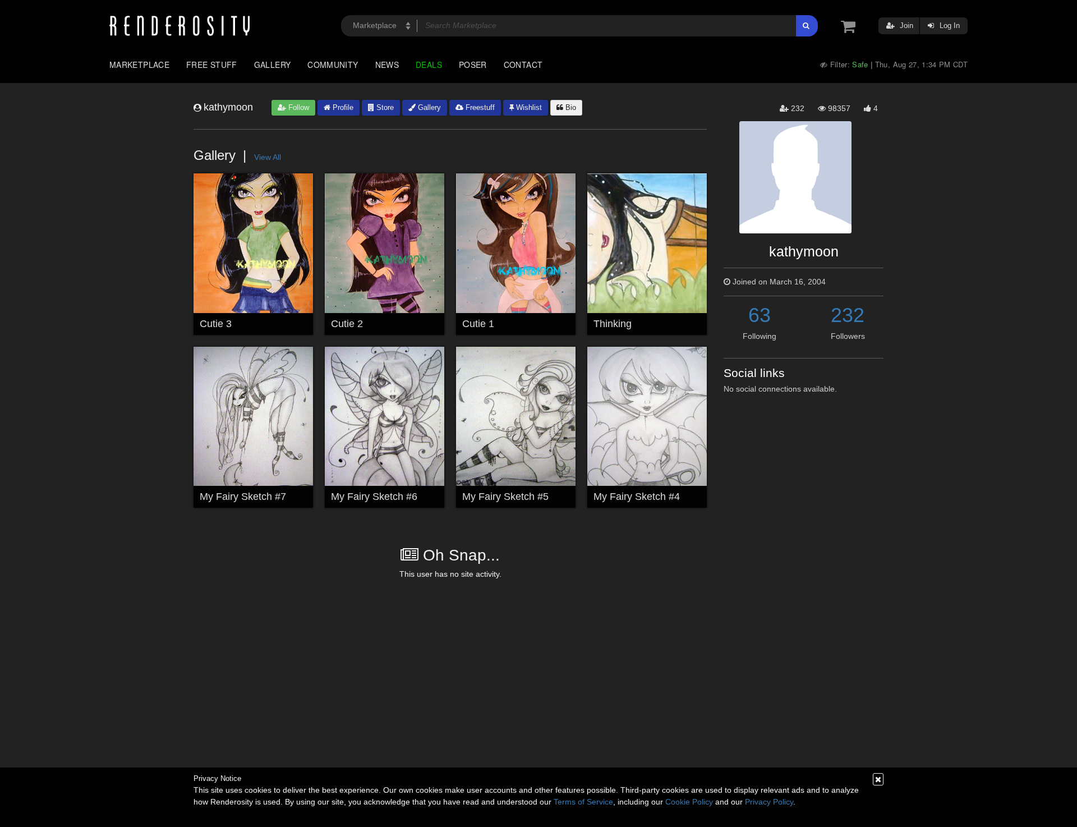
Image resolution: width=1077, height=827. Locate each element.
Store (384, 107)
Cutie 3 (216, 323)
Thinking (612, 323)
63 (759, 315)
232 (847, 315)
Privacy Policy (769, 801)
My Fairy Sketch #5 (505, 496)
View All (267, 157)
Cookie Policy (689, 801)
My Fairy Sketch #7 (243, 496)
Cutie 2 (347, 323)
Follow (297, 107)
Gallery (272, 64)
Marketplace (139, 64)
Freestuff (479, 107)
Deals (429, 64)
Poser (473, 64)
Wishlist (528, 107)
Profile (341, 107)
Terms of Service (583, 801)
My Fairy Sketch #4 (636, 496)
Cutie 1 (478, 323)
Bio (569, 107)
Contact (523, 64)
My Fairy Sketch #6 (374, 496)
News (387, 64)
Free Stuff (211, 64)
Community (332, 64)
